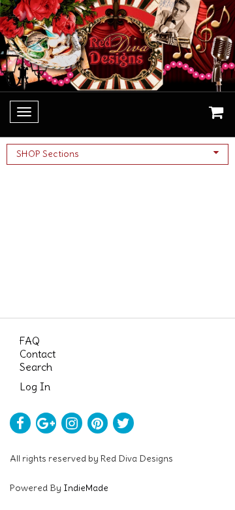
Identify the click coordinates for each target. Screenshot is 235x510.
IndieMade (85, 488)
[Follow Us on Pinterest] (97, 423)
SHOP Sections (47, 154)
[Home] (117, 46)
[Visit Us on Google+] (46, 423)
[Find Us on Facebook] (20, 423)
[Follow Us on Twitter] (123, 423)
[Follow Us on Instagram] (71, 423)
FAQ (30, 340)
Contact (37, 353)
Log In (35, 386)
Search (36, 366)
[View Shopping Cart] (212, 114)
